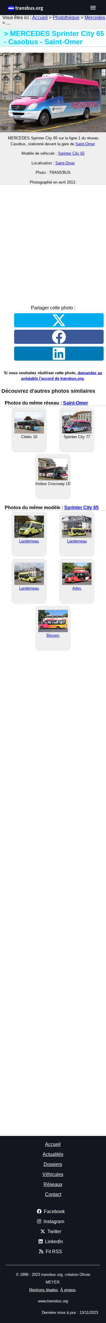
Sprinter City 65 (71, 153)
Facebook (53, 1211)
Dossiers (53, 1164)
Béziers (53, 635)
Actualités (53, 1154)
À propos (68, 1290)
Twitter (53, 1231)
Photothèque (66, 17)
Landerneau (29, 541)
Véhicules (52, 1174)
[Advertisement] (53, 243)
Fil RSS (52, 1251)
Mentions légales (43, 1290)
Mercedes (95, 17)
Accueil (40, 17)
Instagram (52, 1221)
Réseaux (53, 1184)
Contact (53, 1194)
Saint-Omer (85, 144)
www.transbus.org (53, 1301)
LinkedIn (53, 1241)
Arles (76, 588)
